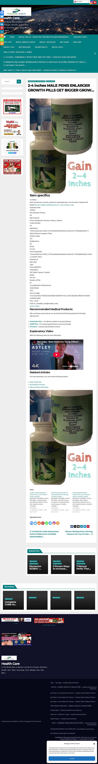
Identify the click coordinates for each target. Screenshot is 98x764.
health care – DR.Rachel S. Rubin (18, 52)
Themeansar (37, 721)
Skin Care (77, 42)
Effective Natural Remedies (39, 387)
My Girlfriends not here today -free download (62, 733)
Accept (72, 758)
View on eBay (34, 306)
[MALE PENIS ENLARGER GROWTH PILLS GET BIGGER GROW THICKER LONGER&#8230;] (83, 502)
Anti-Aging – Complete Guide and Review (67, 682)
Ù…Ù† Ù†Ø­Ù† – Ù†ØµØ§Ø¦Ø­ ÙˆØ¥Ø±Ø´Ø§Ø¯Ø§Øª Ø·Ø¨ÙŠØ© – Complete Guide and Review (40, 57)
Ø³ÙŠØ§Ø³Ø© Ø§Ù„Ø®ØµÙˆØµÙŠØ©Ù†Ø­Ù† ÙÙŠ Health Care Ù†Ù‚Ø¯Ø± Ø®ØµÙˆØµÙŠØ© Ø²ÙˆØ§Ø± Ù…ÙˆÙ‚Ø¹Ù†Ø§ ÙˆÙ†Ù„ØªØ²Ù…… (45, 63)
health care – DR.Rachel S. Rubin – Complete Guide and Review (68, 714)
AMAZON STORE (80, 37)
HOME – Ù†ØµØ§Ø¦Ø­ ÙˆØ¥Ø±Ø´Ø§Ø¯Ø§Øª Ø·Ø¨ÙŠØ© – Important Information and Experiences (74, 723)
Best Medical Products (37, 384)
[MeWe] (2, 32)
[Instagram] (54, 522)
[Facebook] (31, 522)
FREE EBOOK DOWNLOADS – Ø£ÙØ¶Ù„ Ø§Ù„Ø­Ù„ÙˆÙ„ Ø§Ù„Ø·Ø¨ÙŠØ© (70, 706)
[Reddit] (39, 522)
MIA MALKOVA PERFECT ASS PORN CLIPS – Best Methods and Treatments (72, 729)
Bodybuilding (25, 47)
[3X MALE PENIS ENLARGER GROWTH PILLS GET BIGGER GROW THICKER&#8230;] (40, 502)
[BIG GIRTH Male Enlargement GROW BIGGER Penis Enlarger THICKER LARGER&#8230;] (62, 502)
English (79, 1)
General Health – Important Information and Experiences (66, 710)
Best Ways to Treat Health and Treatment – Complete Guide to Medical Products (40, 70)
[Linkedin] (2, 24)
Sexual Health (50, 81)
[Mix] (2, 36)
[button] (94, 744)
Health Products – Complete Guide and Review (63, 719)
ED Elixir (16, 623)
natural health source (49, 625)
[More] (57, 522)
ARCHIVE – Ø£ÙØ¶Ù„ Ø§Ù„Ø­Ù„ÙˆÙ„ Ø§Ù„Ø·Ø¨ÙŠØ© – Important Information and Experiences (74, 688)
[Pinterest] (43, 522)
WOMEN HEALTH (41, 47)
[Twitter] (35, 522)
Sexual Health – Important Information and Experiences (44, 37)
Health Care (10, 18)
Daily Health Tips (35, 382)
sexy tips (7, 42)
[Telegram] (50, 522)
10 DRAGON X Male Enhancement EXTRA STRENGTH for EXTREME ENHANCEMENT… (44, 534)
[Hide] (1, 47)
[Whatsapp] (46, 522)
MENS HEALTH (33, 561)
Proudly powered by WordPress (10, 721)
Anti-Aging (64, 42)
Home (52, 682)
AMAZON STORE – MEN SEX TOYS (36, 81)
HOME (12, 37)
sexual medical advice (25, 42)
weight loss (9, 47)
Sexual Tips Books (47, 42)
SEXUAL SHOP (57, 47)
